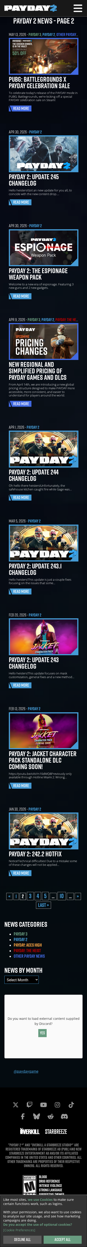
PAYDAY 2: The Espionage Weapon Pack (38, 274)
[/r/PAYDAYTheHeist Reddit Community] (50, 1116)
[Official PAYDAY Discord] (64, 1116)
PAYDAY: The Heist (68, 320)
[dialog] (43, 1221)
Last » (43, 905)
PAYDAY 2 (48, 34)
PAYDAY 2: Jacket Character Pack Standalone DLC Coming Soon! (43, 760)
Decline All (22, 1239)
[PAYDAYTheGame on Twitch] (29, 1104)
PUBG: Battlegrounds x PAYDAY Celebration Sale (39, 82)
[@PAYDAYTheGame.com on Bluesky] (36, 1116)
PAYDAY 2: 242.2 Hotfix (35, 854)
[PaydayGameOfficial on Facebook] (22, 1116)
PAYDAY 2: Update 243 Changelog (34, 663)
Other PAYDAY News (70, 34)
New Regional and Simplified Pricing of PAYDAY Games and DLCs (38, 370)
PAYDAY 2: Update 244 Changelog (33, 475)
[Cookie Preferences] (19, 1230)
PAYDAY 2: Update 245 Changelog (34, 180)
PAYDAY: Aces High (28, 945)
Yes (42, 1033)
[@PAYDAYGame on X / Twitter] (15, 1104)
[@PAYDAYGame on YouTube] (43, 1104)
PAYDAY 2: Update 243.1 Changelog (35, 569)
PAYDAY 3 (35, 34)
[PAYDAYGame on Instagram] (57, 1104)
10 (62, 896)
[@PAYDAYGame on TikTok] (71, 1104)
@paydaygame (26, 1071)
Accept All (63, 1239)
